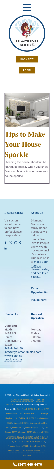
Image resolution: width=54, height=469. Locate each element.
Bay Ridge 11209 (41, 409)
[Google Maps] (20, 242)
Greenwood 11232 (14, 437)
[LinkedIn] (5, 248)
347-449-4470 (13, 348)
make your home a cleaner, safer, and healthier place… (40, 269)
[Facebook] (5, 242)
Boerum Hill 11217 (31, 414)
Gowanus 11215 (25, 432)
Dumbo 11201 (18, 428)
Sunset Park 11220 (16, 451)
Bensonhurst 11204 (14, 414)
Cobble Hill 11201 (26, 418)
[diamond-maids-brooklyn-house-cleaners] (27, 15)
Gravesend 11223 (40, 432)
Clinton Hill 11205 (21, 423)
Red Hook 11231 (22, 441)
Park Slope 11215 (37, 441)
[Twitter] (10, 242)
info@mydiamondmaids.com (22, 352)
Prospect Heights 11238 (18, 446)
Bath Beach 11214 (25, 409)
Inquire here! (39, 299)
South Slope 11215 (38, 446)
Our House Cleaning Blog (22, 400)
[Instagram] (15, 242)
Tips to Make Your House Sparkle (25, 143)
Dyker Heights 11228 (34, 428)
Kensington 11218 (31, 437)
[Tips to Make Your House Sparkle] (27, 110)
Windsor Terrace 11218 (35, 451)
